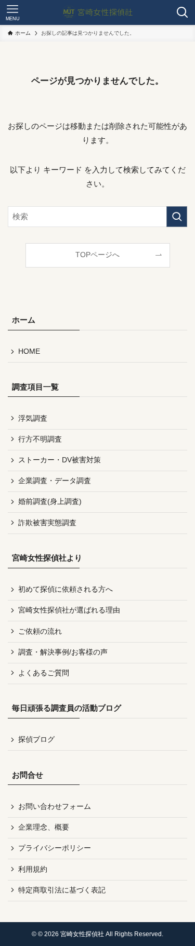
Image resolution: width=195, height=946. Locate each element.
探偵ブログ (36, 739)
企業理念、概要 (43, 827)
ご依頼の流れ (40, 631)
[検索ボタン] (182, 12)
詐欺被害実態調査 (47, 523)
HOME (29, 351)
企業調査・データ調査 (54, 481)
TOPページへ (97, 255)
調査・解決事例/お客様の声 (63, 652)
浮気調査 (32, 418)
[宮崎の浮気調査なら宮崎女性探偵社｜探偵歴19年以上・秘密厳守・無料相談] (97, 12)
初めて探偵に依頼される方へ (65, 589)
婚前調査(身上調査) (50, 501)
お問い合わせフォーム (54, 806)
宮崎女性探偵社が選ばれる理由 (69, 610)
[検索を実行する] (176, 216)
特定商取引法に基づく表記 (62, 890)
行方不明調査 (40, 439)
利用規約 (32, 869)
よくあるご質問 (43, 673)
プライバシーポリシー (54, 848)
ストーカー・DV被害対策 (59, 460)
